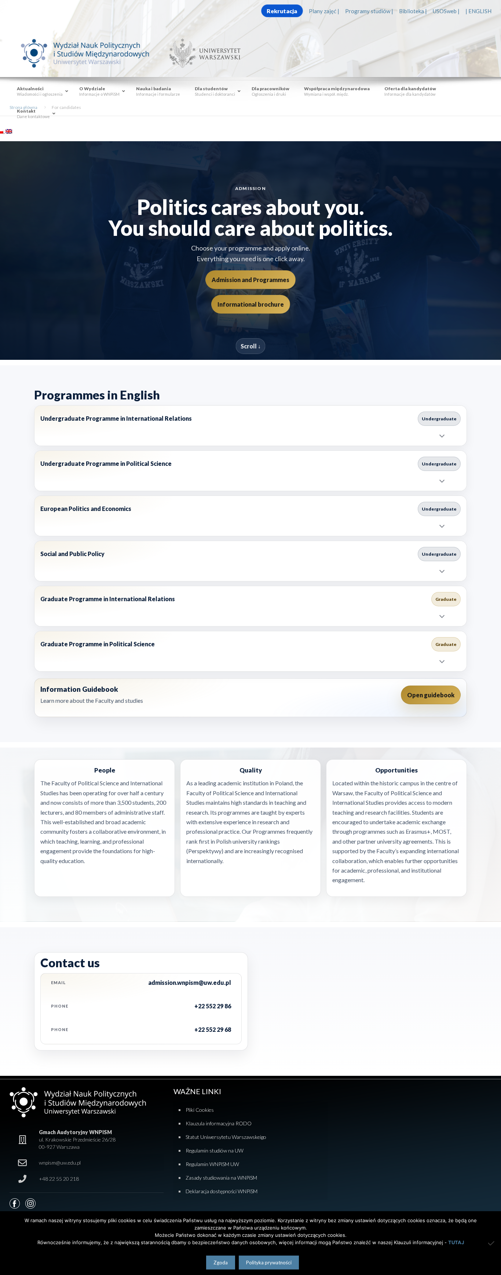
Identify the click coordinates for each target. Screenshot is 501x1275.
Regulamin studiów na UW (215, 1150)
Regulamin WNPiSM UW (212, 1164)
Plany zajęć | (324, 11)
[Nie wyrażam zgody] (491, 1243)
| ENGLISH (478, 11)
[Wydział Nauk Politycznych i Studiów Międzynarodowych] (92, 53)
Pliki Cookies (200, 1110)
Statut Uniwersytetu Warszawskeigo (226, 1137)
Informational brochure (250, 304)
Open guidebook (430, 694)
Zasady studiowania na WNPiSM (221, 1177)
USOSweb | (446, 11)
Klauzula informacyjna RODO (219, 1123)
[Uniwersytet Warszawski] (202, 53)
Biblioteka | (413, 11)
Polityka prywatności (269, 1262)
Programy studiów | (369, 11)
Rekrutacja (282, 10)
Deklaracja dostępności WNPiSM (221, 1191)
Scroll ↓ (251, 346)
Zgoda (220, 1262)
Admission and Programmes (250, 279)
